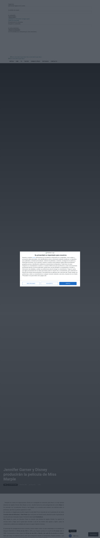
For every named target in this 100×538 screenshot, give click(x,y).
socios (34, 257)
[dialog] (50, 269)
